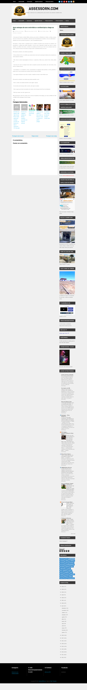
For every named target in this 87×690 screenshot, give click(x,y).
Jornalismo (62, 568)
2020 (63, 603)
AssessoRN (21, 1)
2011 (63, 654)
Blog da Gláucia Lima (66, 401)
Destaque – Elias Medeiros (65, 416)
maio (63, 623)
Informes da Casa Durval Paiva (31, 113)
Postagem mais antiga (51, 136)
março (63, 628)
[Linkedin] (69, 2)
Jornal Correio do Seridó (67, 374)
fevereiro (64, 630)
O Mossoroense (59, 20)
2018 (63, 635)
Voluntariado (70, 578)
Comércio (72, 560)
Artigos (62, 558)
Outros (67, 20)
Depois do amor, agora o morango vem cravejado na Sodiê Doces (67, 390)
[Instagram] (71, 2)
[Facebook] (62, 2)
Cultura (62, 562)
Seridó (65, 576)
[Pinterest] (67, 2)
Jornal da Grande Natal (66, 502)
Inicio (14, 1)
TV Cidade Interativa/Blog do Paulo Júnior (67, 433)
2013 (63, 649)
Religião (72, 574)
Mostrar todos (73, 533)
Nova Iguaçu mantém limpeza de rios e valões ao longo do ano (67, 377)
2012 (63, 652)
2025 (63, 589)
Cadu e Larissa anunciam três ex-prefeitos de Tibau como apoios (67, 456)
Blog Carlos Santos (66, 454)
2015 (63, 643)
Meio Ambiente (63, 570)
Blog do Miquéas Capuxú (67, 483)
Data (66, 562)
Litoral (68, 568)
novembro (64, 610)
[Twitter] (59, 2)
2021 (63, 600)
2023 (63, 594)
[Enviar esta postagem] (14, 99)
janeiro (63, 632)
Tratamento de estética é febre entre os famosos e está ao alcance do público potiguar (39, 116)
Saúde (47, 31)
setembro (64, 614)
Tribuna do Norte (49, 1)
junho (63, 621)
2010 (63, 657)
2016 (63, 640)
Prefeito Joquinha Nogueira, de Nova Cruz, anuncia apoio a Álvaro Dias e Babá (70, 522)
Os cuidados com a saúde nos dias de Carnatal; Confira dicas (47, 115)
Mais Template (53, 681)
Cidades (62, 560)
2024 (63, 592)
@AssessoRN (48, 672)
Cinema (67, 560)
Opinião (62, 574)
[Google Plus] (64, 2)
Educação (62, 564)
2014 (63, 646)
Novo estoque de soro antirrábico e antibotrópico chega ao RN (33, 28)
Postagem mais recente (18, 136)
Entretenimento (70, 564)
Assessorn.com (15, 672)
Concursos (29, 1)
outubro (63, 612)
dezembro (64, 608)
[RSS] (74, 2)
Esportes (62, 566)
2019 (63, 606)
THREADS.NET (15, 673)
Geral (41, 31)
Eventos (67, 566)
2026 (63, 586)
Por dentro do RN (65, 388)
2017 (63, 638)
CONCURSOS (71, 558)
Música (70, 570)
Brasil (66, 558)
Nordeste (66, 572)
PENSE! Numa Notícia (66, 467)
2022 (63, 597)
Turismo (70, 576)
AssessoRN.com (43, 8)
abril (63, 625)
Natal (61, 572)
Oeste (71, 572)
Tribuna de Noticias (66, 518)
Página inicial (35, 136)
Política (44, 31)
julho (63, 619)
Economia (71, 562)
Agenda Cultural (38, 1)
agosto (63, 617)
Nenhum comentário (17, 33)
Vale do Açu (63, 578)
